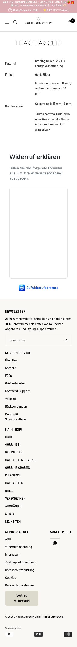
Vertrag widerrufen (22, 598)
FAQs (8, 375)
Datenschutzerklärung (19, 570)
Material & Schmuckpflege (15, 416)
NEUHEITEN (13, 521)
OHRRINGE (12, 444)
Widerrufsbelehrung (18, 547)
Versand (10, 399)
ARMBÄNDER (13, 506)
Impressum (12, 554)
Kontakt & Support (17, 391)
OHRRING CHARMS (17, 467)
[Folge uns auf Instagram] (55, 543)
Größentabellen (15, 383)
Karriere (10, 368)
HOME (9, 437)
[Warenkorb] (70, 22)
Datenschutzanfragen (19, 585)
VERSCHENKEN (15, 498)
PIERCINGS (12, 475)
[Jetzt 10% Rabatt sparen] (66, 340)
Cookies (10, 577)
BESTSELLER (14, 452)
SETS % (10, 514)
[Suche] (15, 22)
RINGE (9, 491)
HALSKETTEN (14, 483)
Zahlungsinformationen (20, 562)
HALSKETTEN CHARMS (20, 460)
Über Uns (11, 360)
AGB (8, 539)
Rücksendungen (16, 406)
